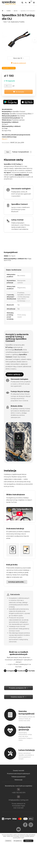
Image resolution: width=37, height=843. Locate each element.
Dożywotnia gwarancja (24, 728)
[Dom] (9, 2)
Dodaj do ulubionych (19, 63)
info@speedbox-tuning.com (18, 800)
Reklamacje (18, 780)
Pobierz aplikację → (14, 374)
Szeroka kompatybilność (26, 712)
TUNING (8, 10)
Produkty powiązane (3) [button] (17, 688)
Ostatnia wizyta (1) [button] (17, 697)
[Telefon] (18, 789)
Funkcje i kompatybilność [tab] (21, 152)
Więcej (4, 139)
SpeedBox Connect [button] (9, 68)
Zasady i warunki (18, 770)
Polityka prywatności (18, 777)
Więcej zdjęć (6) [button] (17, 58)
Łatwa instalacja (26, 750)
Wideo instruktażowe (15, 495)
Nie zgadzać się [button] (17, 840)
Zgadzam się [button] (28, 840)
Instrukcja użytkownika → (16, 582)
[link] (18, 208)
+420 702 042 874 (18, 792)
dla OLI (15, 10)
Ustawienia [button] (8, 840)
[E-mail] (18, 796)
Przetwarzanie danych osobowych (18, 773)
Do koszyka (20, 92)
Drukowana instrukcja (15, 529)
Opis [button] (7, 152)
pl (26, 3)
